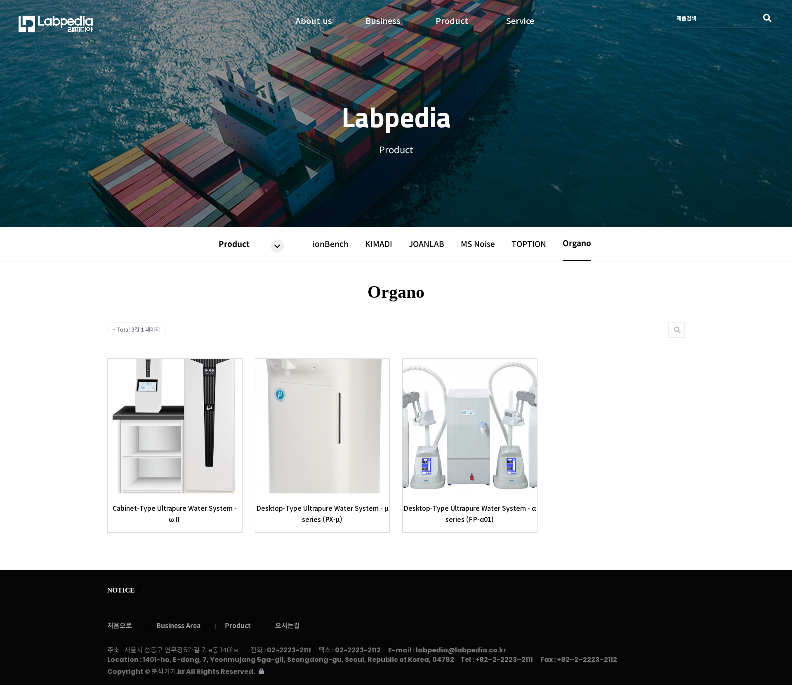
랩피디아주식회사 (105, 24)
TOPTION (529, 244)
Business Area (178, 625)
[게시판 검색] (677, 330)
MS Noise (478, 244)
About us (313, 19)
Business (383, 19)
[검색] (767, 18)
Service (520, 19)
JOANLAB (426, 244)
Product (452, 19)
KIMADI (378, 244)
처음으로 (119, 625)
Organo (577, 243)
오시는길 (287, 625)
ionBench (331, 244)
